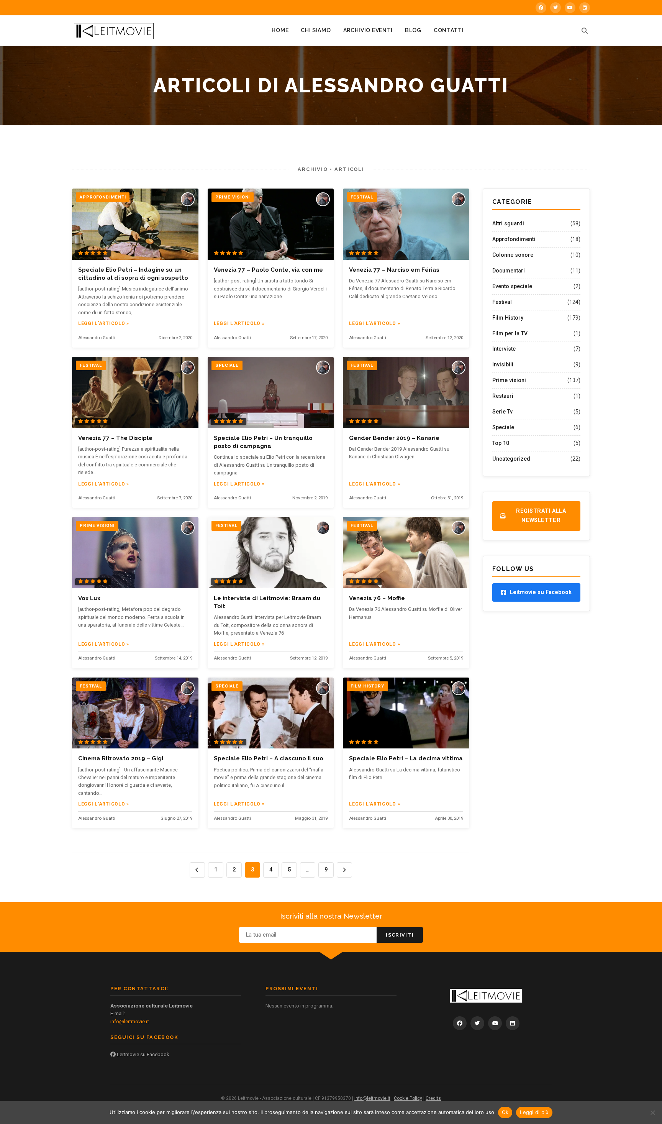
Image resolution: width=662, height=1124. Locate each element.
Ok (505, 1112)
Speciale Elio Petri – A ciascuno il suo (268, 758)
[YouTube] (570, 7)
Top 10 (500, 443)
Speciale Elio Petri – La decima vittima (406, 758)
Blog (413, 30)
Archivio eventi (368, 30)
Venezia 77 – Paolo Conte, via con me (268, 269)
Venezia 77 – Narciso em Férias (394, 269)
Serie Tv (502, 412)
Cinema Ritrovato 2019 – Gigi (120, 758)
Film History (507, 318)
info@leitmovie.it (129, 1021)
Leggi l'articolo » (103, 323)
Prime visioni (509, 380)
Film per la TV (510, 333)
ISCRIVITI (400, 935)
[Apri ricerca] (584, 30)
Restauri (502, 396)
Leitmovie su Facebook (142, 1054)
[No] (652, 1112)
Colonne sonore (512, 255)
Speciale (503, 427)
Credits (433, 1098)
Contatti (449, 30)
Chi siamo (316, 30)
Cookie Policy (408, 1098)
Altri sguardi (508, 223)
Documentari (508, 270)
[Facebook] (541, 7)
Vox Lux (89, 598)
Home (280, 30)
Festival (502, 302)
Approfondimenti (513, 239)
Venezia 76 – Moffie (377, 598)
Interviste (504, 349)
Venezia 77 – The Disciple (115, 438)
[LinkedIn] (584, 7)
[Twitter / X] (555, 7)
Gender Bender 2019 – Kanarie (394, 438)
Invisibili (502, 364)
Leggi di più (534, 1112)
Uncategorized (511, 459)
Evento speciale (512, 286)
